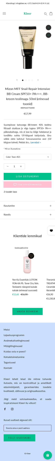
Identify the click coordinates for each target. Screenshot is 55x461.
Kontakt (8, 367)
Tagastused (9, 362)
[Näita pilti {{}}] (22, 80)
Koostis (7, 214)
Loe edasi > (35, 142)
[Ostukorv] (51, 13)
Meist (7, 329)
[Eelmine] (16, 80)
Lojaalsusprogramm (14, 335)
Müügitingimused (13, 345)
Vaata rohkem (27, 311)
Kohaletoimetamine (14, 356)
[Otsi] (45, 13)
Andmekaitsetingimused (16, 340)
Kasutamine (9, 205)
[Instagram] (12, 409)
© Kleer (27, 453)
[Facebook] (5, 409)
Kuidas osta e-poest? (15, 351)
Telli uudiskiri (19, 438)
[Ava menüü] (4, 13)
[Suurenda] (48, 27)
